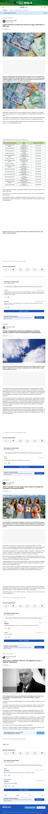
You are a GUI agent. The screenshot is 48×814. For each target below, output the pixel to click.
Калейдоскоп (5, 324)
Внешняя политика (18, 10)
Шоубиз (4, 653)
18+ (7, 744)
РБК (9, 710)
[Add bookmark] (42, 796)
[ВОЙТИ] (45, 7)
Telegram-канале (11, 231)
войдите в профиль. (38, 286)
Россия (4, 744)
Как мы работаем (6, 480)
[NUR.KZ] (24, 7)
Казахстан (12, 10)
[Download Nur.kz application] (24, 3)
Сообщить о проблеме (30, 807)
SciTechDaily (13, 369)
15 (34, 754)
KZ (41, 7)
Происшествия (10, 653)
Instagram (40, 317)
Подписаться (40, 732)
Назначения (25, 10)
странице (42, 701)
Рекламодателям (41, 807)
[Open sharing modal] (30, 795)
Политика (5, 10)
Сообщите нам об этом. (21, 261)
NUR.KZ (13, 81)
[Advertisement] (24, 67)
